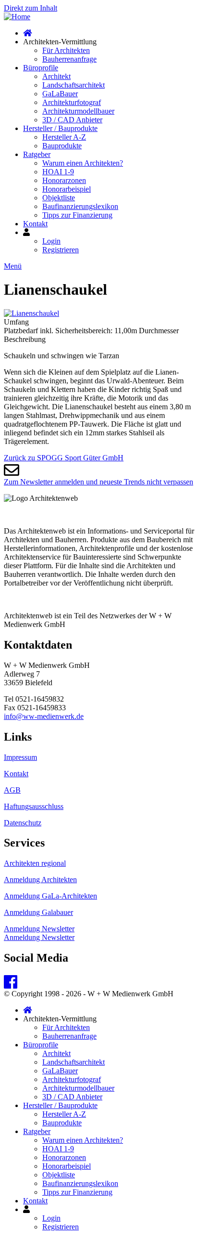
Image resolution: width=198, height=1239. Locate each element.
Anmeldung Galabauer (38, 912)
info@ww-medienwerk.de (44, 716)
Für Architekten (66, 50)
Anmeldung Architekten (40, 879)
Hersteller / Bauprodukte (60, 128)
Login (51, 241)
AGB (12, 790)
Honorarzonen (64, 180)
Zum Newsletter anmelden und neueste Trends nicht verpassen (98, 482)
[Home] (17, 17)
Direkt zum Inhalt (30, 8)
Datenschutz (22, 823)
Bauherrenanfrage (69, 59)
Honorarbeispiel (66, 189)
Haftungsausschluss (33, 806)
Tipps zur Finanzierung (77, 215)
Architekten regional (35, 863)
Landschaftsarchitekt (73, 85)
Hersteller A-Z (64, 137)
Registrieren (60, 250)
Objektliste (58, 198)
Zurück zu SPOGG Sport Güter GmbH (64, 458)
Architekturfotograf (71, 102)
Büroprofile (40, 68)
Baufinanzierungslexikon (80, 206)
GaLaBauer (60, 94)
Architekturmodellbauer (78, 111)
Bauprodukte (62, 146)
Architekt (56, 76)
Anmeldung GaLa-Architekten (50, 896)
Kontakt (35, 224)
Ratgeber (36, 154)
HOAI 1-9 (58, 172)
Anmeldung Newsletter (39, 929)
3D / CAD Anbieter (72, 120)
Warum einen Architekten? (82, 163)
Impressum (20, 757)
